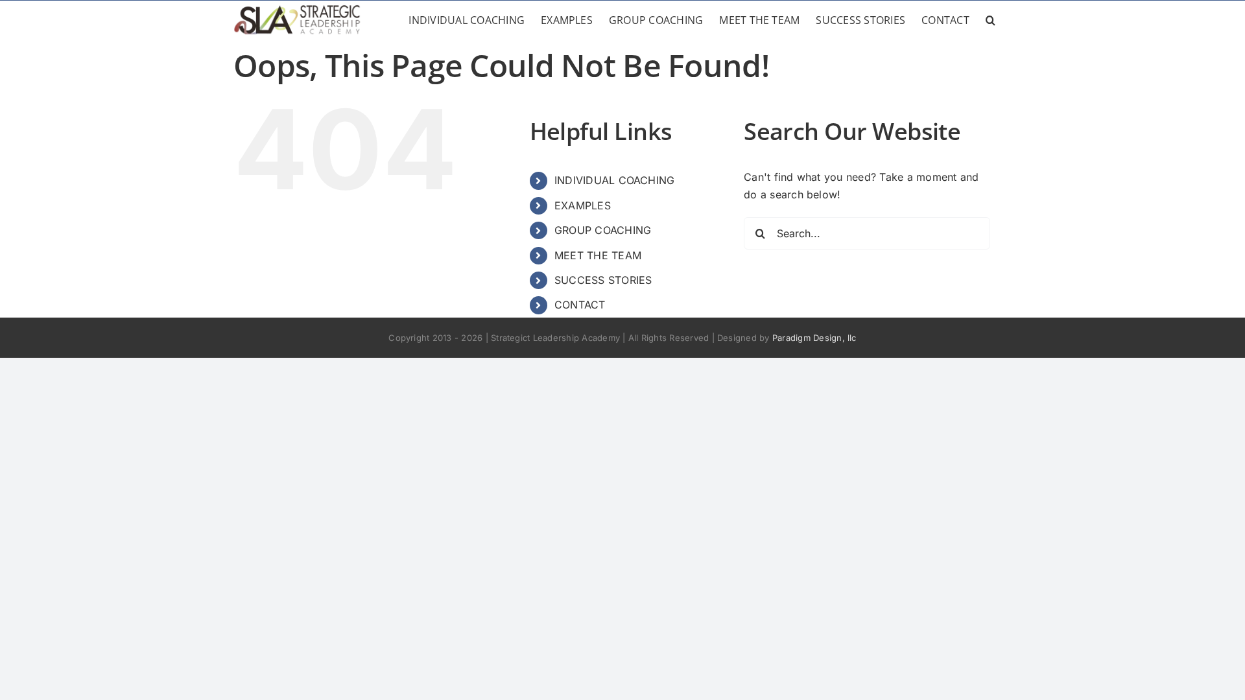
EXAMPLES (582, 205)
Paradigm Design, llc (814, 337)
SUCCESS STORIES (603, 280)
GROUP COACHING (602, 230)
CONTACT (580, 304)
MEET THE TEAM (597, 255)
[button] (990, 20)
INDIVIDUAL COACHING (614, 180)
